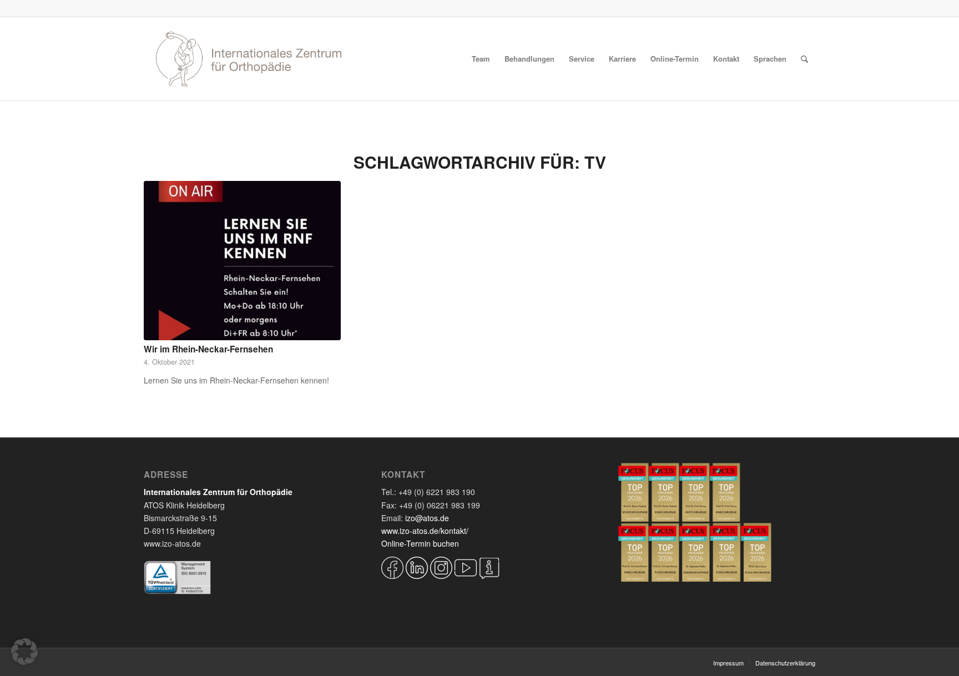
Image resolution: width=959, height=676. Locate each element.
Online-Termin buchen (420, 543)
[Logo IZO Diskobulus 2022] (249, 58)
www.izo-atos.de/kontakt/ (424, 530)
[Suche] (804, 58)
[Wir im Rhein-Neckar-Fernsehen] (242, 260)
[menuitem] (481, 58)
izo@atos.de (427, 517)
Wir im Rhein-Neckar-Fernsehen (208, 349)
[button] (24, 651)
